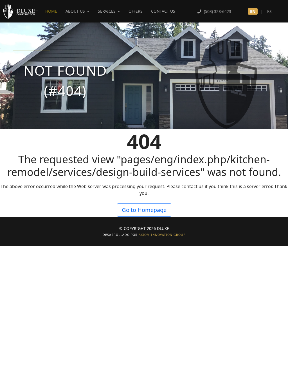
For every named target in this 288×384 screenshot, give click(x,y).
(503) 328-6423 (217, 11)
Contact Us (163, 11)
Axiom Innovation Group (162, 235)
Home (51, 11)
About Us (75, 11)
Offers (136, 11)
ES (269, 11)
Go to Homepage (144, 210)
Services (107, 11)
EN (252, 11)
